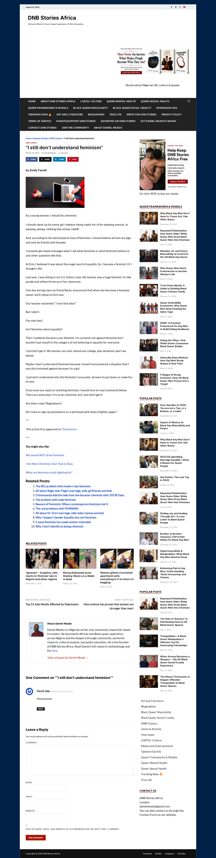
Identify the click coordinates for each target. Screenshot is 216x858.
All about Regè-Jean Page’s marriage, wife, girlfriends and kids (74, 490)
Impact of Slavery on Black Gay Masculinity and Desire (175, 425)
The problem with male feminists (56, 499)
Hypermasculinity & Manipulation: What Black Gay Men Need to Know (174, 554)
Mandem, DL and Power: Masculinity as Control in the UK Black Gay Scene (174, 254)
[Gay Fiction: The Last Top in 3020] (149, 477)
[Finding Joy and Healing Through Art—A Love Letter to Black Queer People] (149, 514)
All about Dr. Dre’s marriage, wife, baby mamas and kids (70, 513)
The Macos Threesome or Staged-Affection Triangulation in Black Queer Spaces (175, 681)
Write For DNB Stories (141, 114)
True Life (115, 114)
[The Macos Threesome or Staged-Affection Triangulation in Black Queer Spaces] (149, 677)
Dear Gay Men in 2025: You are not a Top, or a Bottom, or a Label (173, 408)
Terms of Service (39, 121)
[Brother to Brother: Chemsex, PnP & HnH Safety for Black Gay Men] (149, 534)
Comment (32, 742)
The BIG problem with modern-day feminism (63, 486)
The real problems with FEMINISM (57, 508)
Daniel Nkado (50, 153)
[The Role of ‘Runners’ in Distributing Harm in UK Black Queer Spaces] (149, 619)
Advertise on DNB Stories (118, 121)
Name (30, 782)
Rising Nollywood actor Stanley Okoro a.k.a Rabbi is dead (78, 576)
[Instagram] (180, 7)
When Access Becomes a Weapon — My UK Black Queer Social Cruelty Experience (175, 661)
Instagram (169, 853)
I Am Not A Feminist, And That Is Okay (49, 463)
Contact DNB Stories (42, 127)
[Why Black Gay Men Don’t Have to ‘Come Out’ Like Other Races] (149, 213)
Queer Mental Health (121, 101)
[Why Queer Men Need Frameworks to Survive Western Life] (149, 268)
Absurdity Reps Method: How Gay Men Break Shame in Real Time (174, 360)
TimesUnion (69, 429)
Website (30, 811)
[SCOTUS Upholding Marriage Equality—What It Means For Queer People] (149, 457)
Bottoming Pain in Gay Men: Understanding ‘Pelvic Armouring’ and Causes (173, 573)
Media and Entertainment (157, 746)
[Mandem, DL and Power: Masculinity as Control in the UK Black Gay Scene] (149, 251)
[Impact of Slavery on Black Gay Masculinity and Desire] (149, 423)
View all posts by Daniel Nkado (68, 657)
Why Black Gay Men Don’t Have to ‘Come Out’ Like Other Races (175, 216)
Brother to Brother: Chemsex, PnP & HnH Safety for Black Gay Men (174, 536)
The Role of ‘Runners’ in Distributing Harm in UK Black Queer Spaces (174, 621)
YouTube (181, 853)
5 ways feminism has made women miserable (63, 522)
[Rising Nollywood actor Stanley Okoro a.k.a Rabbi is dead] (80, 559)
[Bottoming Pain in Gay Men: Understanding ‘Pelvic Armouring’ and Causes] (149, 568)
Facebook (147, 853)
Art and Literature (69, 114)
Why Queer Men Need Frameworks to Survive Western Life (173, 271)
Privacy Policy (171, 114)
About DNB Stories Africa (58, 101)
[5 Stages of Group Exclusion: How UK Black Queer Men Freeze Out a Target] (149, 375)
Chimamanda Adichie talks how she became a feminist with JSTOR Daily (80, 495)
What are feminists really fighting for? (49, 472)
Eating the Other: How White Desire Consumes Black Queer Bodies (174, 343)
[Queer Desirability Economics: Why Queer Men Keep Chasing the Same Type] (149, 303)
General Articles (40, 138)
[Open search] (189, 101)
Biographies (96, 114)
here (54, 650)
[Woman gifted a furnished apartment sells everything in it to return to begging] (117, 559)
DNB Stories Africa (52, 18)
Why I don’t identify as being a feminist (59, 526)
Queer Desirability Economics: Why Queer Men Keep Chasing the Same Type (173, 307)
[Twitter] (176, 7)
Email (30, 796)
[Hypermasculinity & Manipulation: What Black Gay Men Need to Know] (149, 551)
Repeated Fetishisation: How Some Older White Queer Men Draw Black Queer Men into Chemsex (175, 235)
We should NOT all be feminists (45, 455)
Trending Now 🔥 (39, 114)
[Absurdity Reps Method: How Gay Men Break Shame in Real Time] (149, 358)
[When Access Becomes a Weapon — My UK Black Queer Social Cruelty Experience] (149, 657)
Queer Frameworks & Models (48, 107)
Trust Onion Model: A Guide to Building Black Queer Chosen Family (173, 288)
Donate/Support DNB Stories (76, 121)
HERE (153, 193)
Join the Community (75, 127)
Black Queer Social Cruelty (132, 107)
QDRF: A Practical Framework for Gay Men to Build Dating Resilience (174, 326)
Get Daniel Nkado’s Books (158, 121)
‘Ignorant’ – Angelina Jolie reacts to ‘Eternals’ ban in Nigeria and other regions (42, 576)
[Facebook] (171, 7)
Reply (40, 709)
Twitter (158, 853)
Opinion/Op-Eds (166, 107)
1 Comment (63, 153)
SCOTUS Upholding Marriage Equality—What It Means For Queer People (174, 461)
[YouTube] (184, 7)
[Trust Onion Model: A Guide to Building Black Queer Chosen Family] (149, 286)
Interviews (147, 734)
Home (32, 101)
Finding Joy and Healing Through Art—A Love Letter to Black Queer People (173, 518)
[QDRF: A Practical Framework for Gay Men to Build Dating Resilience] (149, 323)
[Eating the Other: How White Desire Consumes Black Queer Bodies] (149, 340)
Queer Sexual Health (155, 101)
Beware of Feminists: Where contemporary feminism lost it (72, 504)
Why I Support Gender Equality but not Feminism (66, 517)
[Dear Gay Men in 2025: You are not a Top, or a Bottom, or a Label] (149, 405)
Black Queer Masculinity (90, 107)
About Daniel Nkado (108, 127)
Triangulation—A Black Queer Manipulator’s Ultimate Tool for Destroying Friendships (173, 641)
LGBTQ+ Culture (91, 101)
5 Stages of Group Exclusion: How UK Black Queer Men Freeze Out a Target (174, 379)
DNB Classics (56, 138)
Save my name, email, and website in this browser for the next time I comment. (72, 829)
